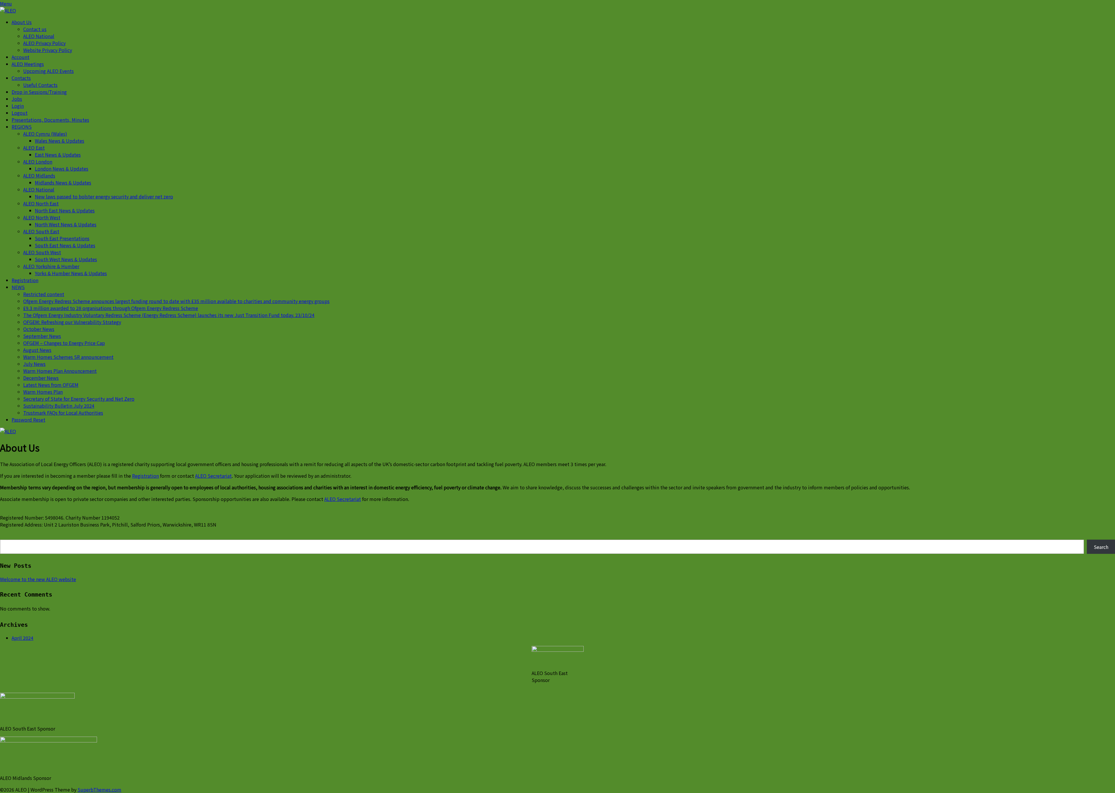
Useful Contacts (40, 84)
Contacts (21, 77)
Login (18, 105)
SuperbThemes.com (99, 789)
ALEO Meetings (28, 63)
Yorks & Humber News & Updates (71, 273)
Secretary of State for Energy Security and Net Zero (78, 398)
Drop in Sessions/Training (39, 91)
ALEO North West (41, 217)
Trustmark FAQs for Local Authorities (63, 412)
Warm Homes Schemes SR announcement (68, 356)
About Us (22, 22)
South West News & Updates (66, 259)
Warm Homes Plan (43, 391)
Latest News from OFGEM (50, 384)
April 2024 (22, 637)
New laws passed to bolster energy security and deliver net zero (104, 196)
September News (42, 335)
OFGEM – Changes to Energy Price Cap (64, 342)
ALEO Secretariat (213, 475)
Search (1101, 546)
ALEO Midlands (39, 175)
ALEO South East (41, 231)
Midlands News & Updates (63, 182)
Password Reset (28, 419)
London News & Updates (61, 168)
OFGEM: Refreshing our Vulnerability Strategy (72, 321)
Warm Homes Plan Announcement (60, 370)
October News (38, 328)
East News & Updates (58, 154)
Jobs (17, 98)
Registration (25, 280)
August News (37, 349)
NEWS (18, 287)
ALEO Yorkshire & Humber (51, 266)
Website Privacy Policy (47, 49)
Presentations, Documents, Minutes (50, 119)
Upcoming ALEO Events (48, 70)
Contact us (34, 29)
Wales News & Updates (59, 140)
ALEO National (38, 36)
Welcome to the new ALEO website (38, 579)
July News (34, 363)
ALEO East (34, 147)
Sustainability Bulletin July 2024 (58, 405)
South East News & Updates (65, 245)
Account (20, 56)
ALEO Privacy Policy (44, 43)
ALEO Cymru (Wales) (45, 133)
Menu (6, 3)
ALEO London (37, 161)
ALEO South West (42, 252)
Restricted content (43, 294)
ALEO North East (41, 203)
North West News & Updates (65, 224)
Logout (20, 112)
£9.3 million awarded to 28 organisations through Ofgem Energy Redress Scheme (110, 308)
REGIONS (22, 126)
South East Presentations (62, 238)
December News (41, 377)
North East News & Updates (65, 210)
